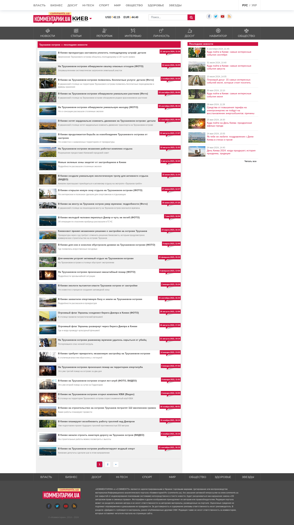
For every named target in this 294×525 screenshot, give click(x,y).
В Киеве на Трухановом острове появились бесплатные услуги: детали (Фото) (106, 79)
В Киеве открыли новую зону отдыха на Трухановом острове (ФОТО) (100, 190)
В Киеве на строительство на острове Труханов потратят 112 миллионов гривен (107, 407)
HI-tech (88, 5)
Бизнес (56, 5)
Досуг (73, 5)
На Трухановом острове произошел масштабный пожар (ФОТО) (96, 272)
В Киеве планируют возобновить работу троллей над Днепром (96, 421)
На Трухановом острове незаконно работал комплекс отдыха (95, 148)
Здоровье (156, 5)
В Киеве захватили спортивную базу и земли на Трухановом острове (100, 299)
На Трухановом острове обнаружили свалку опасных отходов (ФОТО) (100, 66)
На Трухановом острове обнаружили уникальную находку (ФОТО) (98, 107)
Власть (39, 5)
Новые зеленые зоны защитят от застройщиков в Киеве (92, 162)
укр (254, 5)
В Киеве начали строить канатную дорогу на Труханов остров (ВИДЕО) (101, 435)
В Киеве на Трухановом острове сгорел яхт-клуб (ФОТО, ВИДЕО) (97, 380)
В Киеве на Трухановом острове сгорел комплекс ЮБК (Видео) (96, 394)
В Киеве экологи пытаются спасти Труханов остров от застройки (97, 285)
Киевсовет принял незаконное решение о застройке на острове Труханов (102, 231)
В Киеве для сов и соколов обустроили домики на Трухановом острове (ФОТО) (106, 244)
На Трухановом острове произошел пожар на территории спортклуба (100, 367)
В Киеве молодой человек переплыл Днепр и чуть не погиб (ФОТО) (99, 217)
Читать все (250, 161)
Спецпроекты (228, 5)
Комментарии (58, 517)
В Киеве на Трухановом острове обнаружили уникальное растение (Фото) (103, 93)
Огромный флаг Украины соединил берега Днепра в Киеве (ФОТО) (98, 312)
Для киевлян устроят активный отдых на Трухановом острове (96, 258)
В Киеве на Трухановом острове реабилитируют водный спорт (96, 448)
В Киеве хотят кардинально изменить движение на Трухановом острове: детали (107, 120)
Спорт (104, 5)
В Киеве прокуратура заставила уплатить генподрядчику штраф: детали (102, 52)
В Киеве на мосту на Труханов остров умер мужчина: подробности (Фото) (103, 203)
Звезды (175, 5)
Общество (134, 5)
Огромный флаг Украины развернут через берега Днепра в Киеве (97, 326)
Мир (117, 5)
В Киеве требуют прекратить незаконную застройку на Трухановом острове (104, 353)
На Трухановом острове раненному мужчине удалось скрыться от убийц (102, 340)
